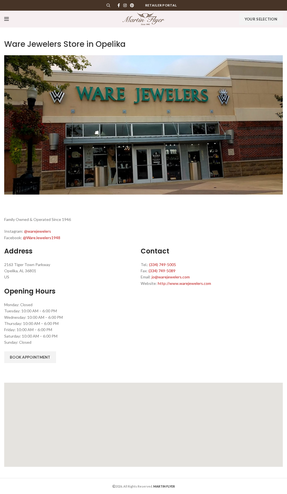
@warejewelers (37, 231)
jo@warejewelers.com (171, 276)
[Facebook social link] (119, 5)
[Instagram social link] (125, 5)
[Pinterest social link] (132, 5)
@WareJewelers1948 (41, 237)
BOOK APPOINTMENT (30, 357)
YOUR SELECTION (261, 19)
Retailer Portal (161, 5)
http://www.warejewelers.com (184, 283)
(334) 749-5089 (162, 270)
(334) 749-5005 (162, 264)
